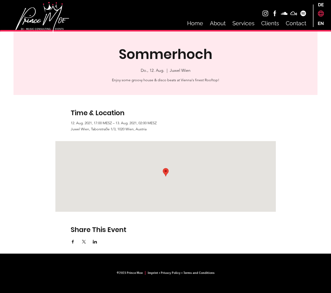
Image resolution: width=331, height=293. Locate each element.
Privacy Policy (171, 273)
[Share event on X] (84, 241)
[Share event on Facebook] (73, 241)
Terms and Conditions (199, 273)
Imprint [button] (153, 273)
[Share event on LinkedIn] (95, 241)
